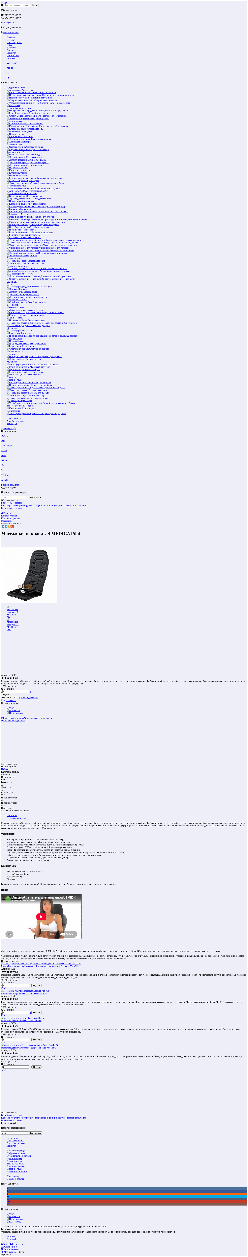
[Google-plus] (8, 1201)
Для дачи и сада (14, 144)
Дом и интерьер (14, 121)
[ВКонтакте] (3, 526)
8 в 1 (3, 470)
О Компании (13, 55)
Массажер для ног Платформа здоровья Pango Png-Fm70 (28, 1047)
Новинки (11, 377)
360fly (4, 455)
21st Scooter (6, 445)
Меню (10, 68)
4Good (4, 460)
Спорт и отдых (14, 380)
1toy (3, 441)
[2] (5, 678)
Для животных (14, 258)
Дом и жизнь (13, 305)
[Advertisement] (25, 653)
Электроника (13, 411)
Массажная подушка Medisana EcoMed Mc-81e (23, 993)
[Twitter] (6, 526)
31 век (4, 450)
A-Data (4, 480)
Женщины (12, 328)
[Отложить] (3, 988)
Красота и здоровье (16, 185)
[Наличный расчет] (17, 713)
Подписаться (35, 497)
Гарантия (11, 53)
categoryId (12, 281)
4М (2, 465)
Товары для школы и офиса (20, 405)
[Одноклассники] (9, 526)
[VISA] (11, 708)
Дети (9, 284)
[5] (13, 678)
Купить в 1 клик (10, 698)
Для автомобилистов (17, 266)
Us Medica (6, 769)
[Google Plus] (12, 526)
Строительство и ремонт (19, 108)
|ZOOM (4, 436)
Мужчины (12, 361)
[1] (3, 678)
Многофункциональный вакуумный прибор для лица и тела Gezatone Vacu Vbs (40, 966)
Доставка (11, 47)
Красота (11, 354)
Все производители (10, 485)
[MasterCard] (13, 710)
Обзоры (10, 45)
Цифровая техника (16, 87)
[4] (11, 678)
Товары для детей (15, 152)
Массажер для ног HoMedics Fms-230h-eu (21, 1020)
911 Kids (5, 475)
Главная (11, 37)
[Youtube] (8, 1199)
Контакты (12, 58)
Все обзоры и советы (11, 503)
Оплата (10, 50)
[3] (8, 678)
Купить (7, 695)
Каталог (11, 40)
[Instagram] (8, 1204)
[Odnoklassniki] (7, 1194)
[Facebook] (7, 1191)
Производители (14, 42)
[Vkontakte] (8, 1188)
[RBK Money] (14, 1221)
